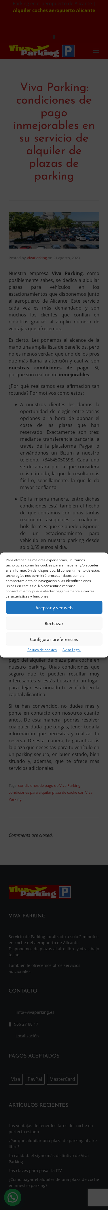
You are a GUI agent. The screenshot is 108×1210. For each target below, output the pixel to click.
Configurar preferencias (54, 639)
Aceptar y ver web (54, 607)
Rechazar (54, 623)
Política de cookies (42, 649)
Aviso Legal (71, 649)
